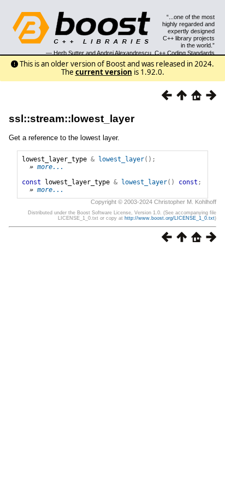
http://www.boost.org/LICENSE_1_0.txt (170, 218)
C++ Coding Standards (185, 53)
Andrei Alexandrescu (124, 53)
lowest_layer (121, 159)
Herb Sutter (69, 53)
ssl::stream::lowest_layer (71, 118)
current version (103, 72)
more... (50, 167)
